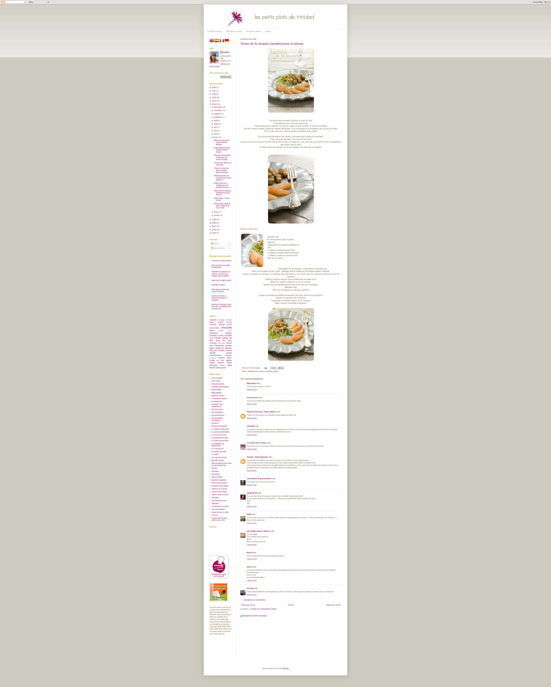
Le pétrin (215, 454)
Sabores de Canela (219, 489)
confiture (228, 333)
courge (220, 336)
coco (221, 330)
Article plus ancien (333, 605)
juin (215, 127)
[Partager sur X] (277, 368)
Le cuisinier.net (217, 449)
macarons (213, 350)
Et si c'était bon (217, 412)
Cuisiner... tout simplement (217, 405)
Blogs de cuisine (218, 396)
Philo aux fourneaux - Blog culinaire (261, 412)
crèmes (217, 338)
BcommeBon (217, 390)
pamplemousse (253, 371)
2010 (214, 104)
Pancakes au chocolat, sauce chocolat (220, 290)
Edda (249, 514)
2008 (214, 223)
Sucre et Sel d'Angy (219, 492)
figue (218, 341)
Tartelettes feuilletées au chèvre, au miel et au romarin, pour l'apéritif (221, 274)
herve (249, 567)
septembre (218, 117)
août (216, 121)
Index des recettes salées (221, 280)
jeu (222, 348)
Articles (216, 244)
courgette (228, 336)
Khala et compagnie (219, 426)
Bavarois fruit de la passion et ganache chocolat (219, 298)
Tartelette (215, 498)
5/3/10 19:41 (252, 507)
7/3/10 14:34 (252, 559)
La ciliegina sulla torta (220, 429)
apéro (211, 322)
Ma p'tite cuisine (218, 460)
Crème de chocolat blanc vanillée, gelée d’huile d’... (221, 170)
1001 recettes (217, 378)
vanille (217, 368)
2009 (214, 220)
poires (229, 358)
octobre (217, 114)
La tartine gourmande (220, 441)
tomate (212, 368)
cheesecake (214, 328)
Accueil (291, 605)
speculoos (213, 365)
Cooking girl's (217, 401)
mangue (221, 350)
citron (212, 330)
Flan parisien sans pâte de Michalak (221, 266)
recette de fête (216, 360)
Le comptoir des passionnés (218, 445)
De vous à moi (217, 409)
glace (211, 348)
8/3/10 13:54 (252, 595)
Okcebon (215, 471)
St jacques (269, 371)
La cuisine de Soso (219, 435)
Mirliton (214, 468)
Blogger (286, 668)
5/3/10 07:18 (252, 390)
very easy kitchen (218, 509)
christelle (250, 426)
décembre (218, 107)
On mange (216, 474)
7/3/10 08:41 (252, 545)
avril (216, 134)
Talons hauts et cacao (220, 495)
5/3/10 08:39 (252, 449)
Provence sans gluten (220, 486)
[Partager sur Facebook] (279, 368)
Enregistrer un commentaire (255, 600)
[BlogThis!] (274, 368)
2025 (214, 87)
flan (224, 341)
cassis (229, 325)
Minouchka (251, 383)
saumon (221, 363)
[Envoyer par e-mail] (271, 368)
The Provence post (219, 501)
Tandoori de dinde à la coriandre (222, 164)
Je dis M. (215, 423)
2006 (214, 230)
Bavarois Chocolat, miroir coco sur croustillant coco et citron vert (221, 306)
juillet (216, 124)
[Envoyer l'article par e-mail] (265, 368)
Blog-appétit (216, 393)
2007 (214, 226)
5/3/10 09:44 (252, 471)
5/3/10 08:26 (252, 435)
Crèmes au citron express (222, 261)
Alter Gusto (216, 381)
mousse (229, 350)
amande (213, 320)
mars (216, 137)
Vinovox (215, 515)
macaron (228, 348)
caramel (221, 325)
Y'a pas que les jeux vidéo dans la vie (219, 519)
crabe (211, 338)
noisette (212, 353)
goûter (218, 348)
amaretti (222, 320)
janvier (217, 215)
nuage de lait (252, 493)
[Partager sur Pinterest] (282, 368)
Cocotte (250, 588)
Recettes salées (254, 31)
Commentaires (219, 248)
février (216, 212)
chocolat (226, 327)
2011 (214, 101)
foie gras (221, 343)
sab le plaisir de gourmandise (259, 479)
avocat (220, 322)
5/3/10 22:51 (252, 523)
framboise (219, 345)
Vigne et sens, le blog (220, 512)
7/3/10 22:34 (252, 581)
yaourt (223, 368)
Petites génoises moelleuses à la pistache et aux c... (222, 185)
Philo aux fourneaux (219, 483)
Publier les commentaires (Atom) (264, 609)
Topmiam (215, 503)
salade (212, 363)
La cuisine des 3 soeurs (256, 443)
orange (229, 353)
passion (229, 355)
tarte (230, 365)
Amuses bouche (218, 384)
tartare (276, 371)
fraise (211, 346)
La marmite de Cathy (220, 438)
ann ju (249, 553)
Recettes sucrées (234, 31)
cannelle (212, 325)
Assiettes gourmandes (220, 387)
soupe (229, 363)
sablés (229, 360)
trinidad (226, 52)
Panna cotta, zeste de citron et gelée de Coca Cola (222, 206)
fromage (228, 346)
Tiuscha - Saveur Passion (257, 457)
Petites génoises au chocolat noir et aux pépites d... (222, 178)
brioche (229, 322)
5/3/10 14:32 (252, 485)
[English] (211, 42)
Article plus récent (248, 605)
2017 (214, 91)
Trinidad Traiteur (214, 31)
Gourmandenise (218, 415)
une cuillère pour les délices (258, 531)
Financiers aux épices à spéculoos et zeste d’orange (222, 157)
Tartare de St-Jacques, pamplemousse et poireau (271, 43)
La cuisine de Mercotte (220, 432)
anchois (229, 320)
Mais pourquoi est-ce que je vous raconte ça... (221, 464)
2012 (214, 98)
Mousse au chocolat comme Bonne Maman (221, 142)
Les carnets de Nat (219, 457)
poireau (262, 371)
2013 (214, 94)
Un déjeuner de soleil (220, 506)
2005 (214, 233)
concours (213, 333)
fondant (229, 343)
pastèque (212, 358)
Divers (268, 31)
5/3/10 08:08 (252, 418)
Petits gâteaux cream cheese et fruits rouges (222, 150)
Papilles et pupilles (219, 480)
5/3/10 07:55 (252, 404)
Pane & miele (217, 477)
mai (215, 131)
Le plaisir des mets (219, 452)
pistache (221, 358)
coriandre (213, 336)
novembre (218, 110)
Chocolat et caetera (219, 398)
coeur (230, 330)
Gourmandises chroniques (217, 419)
